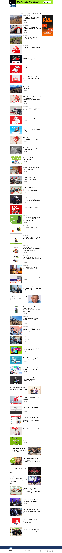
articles (27, 9)
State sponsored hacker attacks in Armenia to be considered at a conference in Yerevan (32, 288)
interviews (37, 9)
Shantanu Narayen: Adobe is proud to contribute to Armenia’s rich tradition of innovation (32, 189)
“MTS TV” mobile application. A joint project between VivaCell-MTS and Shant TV (31, 521)
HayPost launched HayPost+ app (32, 277)
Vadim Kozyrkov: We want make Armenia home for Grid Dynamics (19, 298)
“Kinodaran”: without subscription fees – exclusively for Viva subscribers (31, 59)
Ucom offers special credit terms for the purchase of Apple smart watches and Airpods (32, 249)
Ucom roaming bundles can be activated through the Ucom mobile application (31, 219)
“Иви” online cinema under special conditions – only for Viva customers (32, 29)
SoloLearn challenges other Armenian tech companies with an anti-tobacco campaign (18, 450)
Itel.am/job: (21, 6)
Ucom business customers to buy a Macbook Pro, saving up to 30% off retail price (32, 259)
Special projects (47, 9)
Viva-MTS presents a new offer (31, 429)
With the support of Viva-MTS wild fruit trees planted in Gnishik (31, 320)
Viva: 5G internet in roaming (30, 67)
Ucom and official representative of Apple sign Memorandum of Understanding (32, 199)
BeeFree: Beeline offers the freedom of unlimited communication (30, 379)
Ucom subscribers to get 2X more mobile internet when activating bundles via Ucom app (32, 460)
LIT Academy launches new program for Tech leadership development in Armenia (30, 269)
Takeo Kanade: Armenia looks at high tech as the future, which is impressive (18, 480)
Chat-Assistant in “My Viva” (30, 118)
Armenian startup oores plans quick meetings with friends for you (18, 389)
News (27, 15)
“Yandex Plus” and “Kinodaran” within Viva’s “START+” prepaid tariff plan (31, 129)
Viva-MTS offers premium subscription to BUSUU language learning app (32, 330)
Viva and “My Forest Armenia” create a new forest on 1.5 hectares (31, 19)
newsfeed (16, 9)
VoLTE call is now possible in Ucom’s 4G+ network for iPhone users (31, 511)
